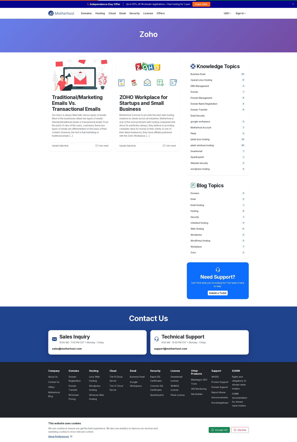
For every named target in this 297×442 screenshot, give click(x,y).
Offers (51, 387)
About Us (53, 376)
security (134, 13)
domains (86, 13)
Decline (241, 429)
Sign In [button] (240, 13)
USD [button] (226, 13)
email (122, 13)
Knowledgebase (219, 402)
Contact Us (53, 382)
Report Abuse (218, 392)
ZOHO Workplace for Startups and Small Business (143, 103)
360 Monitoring (199, 388)
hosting (100, 13)
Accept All (221, 429)
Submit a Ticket (217, 293)
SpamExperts (157, 395)
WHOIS (215, 376)
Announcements (219, 397)
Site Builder (197, 394)
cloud (112, 13)
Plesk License (178, 395)
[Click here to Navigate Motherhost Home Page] (61, 13)
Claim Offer (201, 4)
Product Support (219, 382)
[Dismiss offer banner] (293, 4)
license (148, 13)
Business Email (137, 376)
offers (161, 13)
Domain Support (219, 387)
